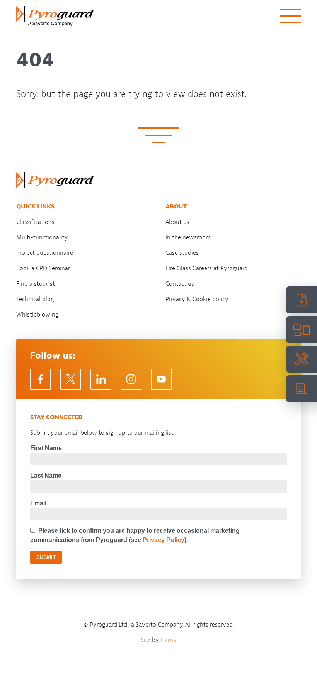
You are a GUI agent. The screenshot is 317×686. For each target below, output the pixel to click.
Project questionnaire (44, 253)
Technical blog (35, 299)
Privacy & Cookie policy (196, 299)
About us (177, 222)
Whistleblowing (37, 314)
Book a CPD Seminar (43, 268)
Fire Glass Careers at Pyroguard (206, 268)
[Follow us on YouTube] (161, 379)
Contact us (179, 284)
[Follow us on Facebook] (40, 379)
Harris (168, 640)
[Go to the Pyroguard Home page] (55, 16)
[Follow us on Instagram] (131, 379)
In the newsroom (188, 237)
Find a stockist (35, 284)
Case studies (182, 253)
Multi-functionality (42, 237)
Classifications (35, 222)
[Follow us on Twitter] (70, 379)
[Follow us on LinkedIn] (100, 379)
